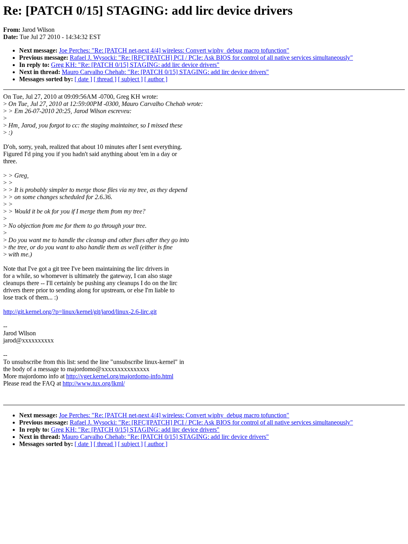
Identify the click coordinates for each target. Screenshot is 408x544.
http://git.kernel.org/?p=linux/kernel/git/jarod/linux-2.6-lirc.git (80, 311)
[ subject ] (130, 79)
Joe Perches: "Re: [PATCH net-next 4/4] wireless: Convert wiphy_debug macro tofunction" (174, 50)
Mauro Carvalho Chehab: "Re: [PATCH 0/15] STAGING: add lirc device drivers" (165, 71)
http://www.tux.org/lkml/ (94, 383)
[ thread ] (105, 79)
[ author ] (155, 79)
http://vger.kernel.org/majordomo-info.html (119, 376)
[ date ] (83, 79)
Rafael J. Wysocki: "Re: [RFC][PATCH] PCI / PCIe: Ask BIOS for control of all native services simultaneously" (211, 57)
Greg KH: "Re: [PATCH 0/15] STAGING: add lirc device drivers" (135, 64)
